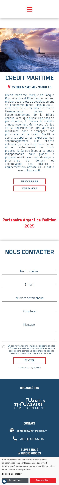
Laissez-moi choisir (12, 474)
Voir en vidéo (29, 189)
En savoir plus (29, 182)
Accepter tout (42, 480)
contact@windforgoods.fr (32, 431)
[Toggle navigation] (29, 9)
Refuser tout (15, 480)
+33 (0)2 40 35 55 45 (32, 439)
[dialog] (29, 471)
